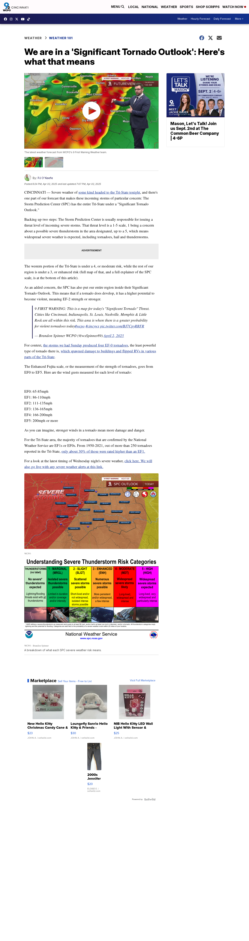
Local (133, 7)
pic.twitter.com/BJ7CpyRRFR (122, 326)
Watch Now (233, 7)
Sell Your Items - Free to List (75, 681)
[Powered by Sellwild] (149, 799)
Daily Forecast (222, 19)
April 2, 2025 (114, 335)
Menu (116, 6)
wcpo (17, 19)
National (150, 7)
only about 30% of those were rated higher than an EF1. (103, 451)
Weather (169, 7)
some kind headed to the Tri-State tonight (109, 192)
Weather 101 (61, 38)
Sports (186, 7)
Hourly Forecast (200, 19)
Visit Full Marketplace (142, 680)
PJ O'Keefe (45, 178)
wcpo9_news (12, 19)
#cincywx (92, 326)
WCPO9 (6, 19)
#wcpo (80, 326)
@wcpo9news (29, 19)
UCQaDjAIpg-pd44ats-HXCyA (23, 19)
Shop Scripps (208, 7)
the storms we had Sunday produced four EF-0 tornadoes (85, 345)
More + (239, 19)
